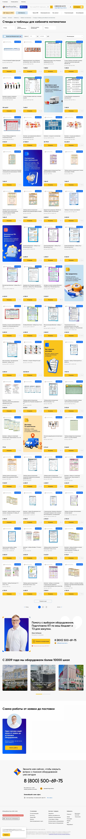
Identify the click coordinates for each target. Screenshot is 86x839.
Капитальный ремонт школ (36, 821)
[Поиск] (51, 7)
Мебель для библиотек (54, 815)
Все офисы (49, 797)
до (37, 36)
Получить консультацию (42, 641)
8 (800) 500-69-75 (60, 6)
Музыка (68, 820)
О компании (5, 1)
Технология (77, 816)
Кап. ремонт (55, 12)
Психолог (69, 814)
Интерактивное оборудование (56, 821)
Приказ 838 (35, 12)
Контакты (23, 1)
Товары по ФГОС (9, 12)
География (69, 818)
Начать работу (13, 747)
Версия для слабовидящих (12, 818)
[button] (48, 7)
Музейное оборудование (55, 817)
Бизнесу (32, 819)
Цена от (26, 36)
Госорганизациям (69, 12)
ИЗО (68, 822)
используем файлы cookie (9, 829)
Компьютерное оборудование (56, 823)
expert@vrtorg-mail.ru (60, 7)
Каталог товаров (53, 811)
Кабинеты (69, 811)
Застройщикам (79, 12)
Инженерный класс (45, 12)
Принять (6, 834)
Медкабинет (70, 824)
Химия (68, 816)
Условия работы (14, 1)
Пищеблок (51, 813)
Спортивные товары (53, 819)
